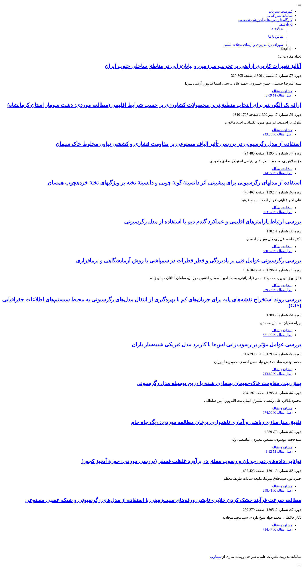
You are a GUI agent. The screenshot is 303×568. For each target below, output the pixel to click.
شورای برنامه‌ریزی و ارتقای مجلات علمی (253, 44)
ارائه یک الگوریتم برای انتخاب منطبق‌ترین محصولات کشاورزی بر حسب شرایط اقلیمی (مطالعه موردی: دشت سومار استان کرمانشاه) (154, 105)
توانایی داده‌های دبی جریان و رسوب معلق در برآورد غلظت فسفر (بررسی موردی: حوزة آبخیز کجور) (191, 461)
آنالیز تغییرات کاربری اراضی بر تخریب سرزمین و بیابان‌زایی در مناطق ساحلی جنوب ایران (203, 66)
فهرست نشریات (280, 11)
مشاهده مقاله (282, 91)
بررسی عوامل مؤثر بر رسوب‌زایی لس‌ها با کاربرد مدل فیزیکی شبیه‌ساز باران (216, 344)
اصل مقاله (279, 95)
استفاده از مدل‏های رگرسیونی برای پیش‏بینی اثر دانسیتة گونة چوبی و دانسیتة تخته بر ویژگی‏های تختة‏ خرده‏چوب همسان (174, 182)
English (286, 48)
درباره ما (285, 24)
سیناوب (215, 556)
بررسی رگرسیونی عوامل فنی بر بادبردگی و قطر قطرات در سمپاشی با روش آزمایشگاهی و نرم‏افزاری (188, 260)
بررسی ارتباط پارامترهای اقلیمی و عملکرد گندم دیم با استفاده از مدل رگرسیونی (212, 221)
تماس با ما (275, 36)
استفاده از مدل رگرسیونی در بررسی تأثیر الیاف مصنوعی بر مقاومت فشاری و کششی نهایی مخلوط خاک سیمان (178, 144)
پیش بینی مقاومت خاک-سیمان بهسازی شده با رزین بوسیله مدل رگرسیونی (219, 383)
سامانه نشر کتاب (279, 15)
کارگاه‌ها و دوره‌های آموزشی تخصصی (265, 20)
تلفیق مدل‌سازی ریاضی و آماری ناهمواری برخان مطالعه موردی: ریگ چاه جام (216, 422)
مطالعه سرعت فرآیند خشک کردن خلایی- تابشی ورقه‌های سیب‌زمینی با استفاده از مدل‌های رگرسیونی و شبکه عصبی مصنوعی (163, 500)
